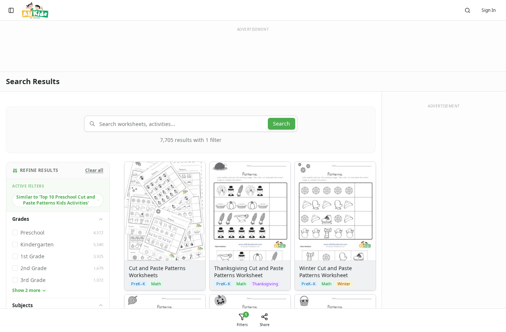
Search (281, 123)
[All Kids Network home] (35, 10)
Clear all (94, 170)
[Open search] (467, 10)
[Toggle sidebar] (11, 10)
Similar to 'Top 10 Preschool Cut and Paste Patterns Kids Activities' (55, 200)
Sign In (489, 10)
